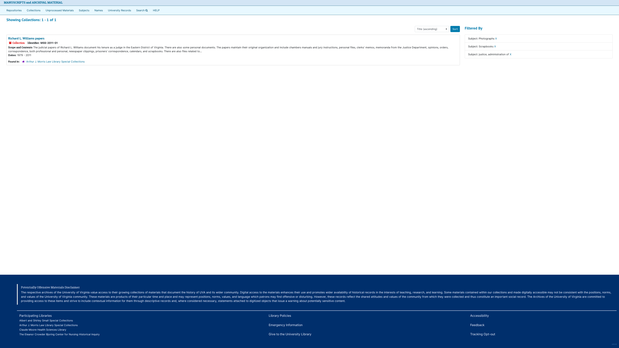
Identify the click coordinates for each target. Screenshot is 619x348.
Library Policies (280, 316)
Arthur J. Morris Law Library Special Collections (55, 61)
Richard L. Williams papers (26, 38)
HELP (156, 10)
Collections (33, 10)
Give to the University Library (290, 334)
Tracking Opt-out (482, 334)
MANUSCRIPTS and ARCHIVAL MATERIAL (33, 2)
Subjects (84, 10)
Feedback (477, 325)
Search (142, 10)
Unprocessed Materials (60, 10)
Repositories (14, 10)
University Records (119, 10)
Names (98, 10)
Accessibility (479, 316)
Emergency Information (286, 325)
